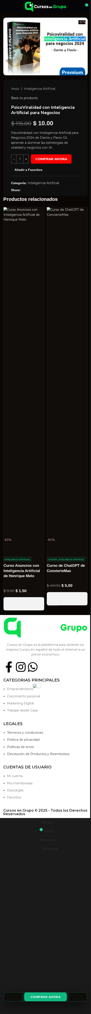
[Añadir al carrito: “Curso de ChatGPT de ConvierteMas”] (67, 598)
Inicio (15, 89)
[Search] (77, 6)
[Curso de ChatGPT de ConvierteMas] (67, 372)
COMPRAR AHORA (51, 159)
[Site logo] (45, 6)
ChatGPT (52, 560)
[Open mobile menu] (5, 6)
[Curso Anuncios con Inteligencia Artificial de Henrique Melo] (24, 372)
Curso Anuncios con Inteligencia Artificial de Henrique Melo (22, 570)
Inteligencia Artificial (39, 89)
